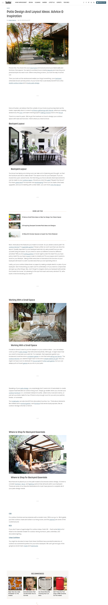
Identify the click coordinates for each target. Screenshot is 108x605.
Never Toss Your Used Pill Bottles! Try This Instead (14, 593)
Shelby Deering (12, 20)
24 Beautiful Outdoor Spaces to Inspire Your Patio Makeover (40, 234)
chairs (26, 546)
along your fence (56, 356)
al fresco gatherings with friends (42, 110)
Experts (59, 2)
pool (21, 112)
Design (31, 2)
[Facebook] (84, 2)
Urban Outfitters (14, 537)
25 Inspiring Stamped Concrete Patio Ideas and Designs (39, 225)
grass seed (19, 182)
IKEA (10, 525)
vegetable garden (28, 247)
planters (52, 519)
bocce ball (36, 361)
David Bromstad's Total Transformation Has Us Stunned (29, 593)
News (8, 8)
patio (48, 180)
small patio (15, 401)
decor (23, 484)
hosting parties (28, 254)
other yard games (49, 361)
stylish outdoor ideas (16, 83)
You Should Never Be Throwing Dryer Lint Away (44, 593)
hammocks (34, 546)
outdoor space (27, 180)
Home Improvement (21, 2)
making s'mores (45, 112)
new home (33, 68)
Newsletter (102, 2)
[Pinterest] (86, 2)
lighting (31, 484)
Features (66, 2)
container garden (33, 356)
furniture (37, 403)
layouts (50, 70)
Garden (44, 2)
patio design (23, 352)
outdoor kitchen (14, 247)
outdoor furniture (14, 393)
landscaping (39, 182)
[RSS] (94, 2)
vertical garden (26, 403)
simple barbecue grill (51, 358)
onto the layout (55, 185)
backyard (58, 78)
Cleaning (37, 2)
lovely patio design (33, 83)
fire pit (61, 112)
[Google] (91, 2)
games (25, 363)
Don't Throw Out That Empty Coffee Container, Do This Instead (59, 593)
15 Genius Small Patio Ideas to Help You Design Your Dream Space (41, 217)
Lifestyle (52, 2)
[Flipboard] (89, 2)
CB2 (10, 513)
